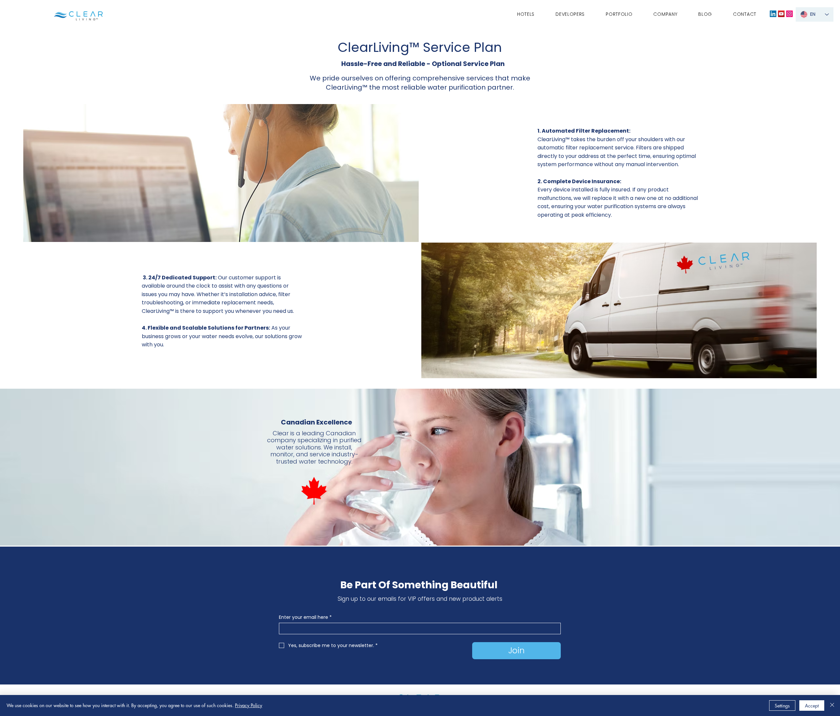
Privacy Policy (248, 705)
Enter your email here (305, 617)
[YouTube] (781, 14)
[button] (665, 14)
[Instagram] (789, 14)
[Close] (832, 705)
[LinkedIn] (773, 14)
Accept (812, 706)
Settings (782, 706)
